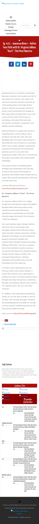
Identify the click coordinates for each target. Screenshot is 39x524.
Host (6, 320)
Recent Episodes (10, 324)
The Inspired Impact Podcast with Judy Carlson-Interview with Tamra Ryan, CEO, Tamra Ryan (30, 487)
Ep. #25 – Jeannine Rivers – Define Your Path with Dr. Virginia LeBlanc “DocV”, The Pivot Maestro (19, 47)
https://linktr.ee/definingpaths (25, 313)
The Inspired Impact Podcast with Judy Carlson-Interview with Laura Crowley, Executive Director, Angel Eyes (25, 409)
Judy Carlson (7, 364)
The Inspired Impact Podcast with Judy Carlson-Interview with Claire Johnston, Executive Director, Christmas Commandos (25, 445)
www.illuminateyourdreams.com (15, 188)
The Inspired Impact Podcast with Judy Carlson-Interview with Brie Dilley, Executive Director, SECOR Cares (30, 453)
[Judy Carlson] (19, 345)
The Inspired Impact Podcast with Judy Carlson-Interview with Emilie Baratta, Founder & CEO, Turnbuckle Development (25, 479)
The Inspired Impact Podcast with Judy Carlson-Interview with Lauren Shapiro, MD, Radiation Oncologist (25, 427)
